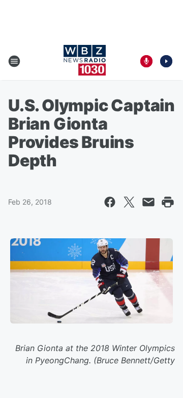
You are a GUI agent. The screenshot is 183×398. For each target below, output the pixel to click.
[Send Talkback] (146, 61)
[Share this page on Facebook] (110, 202)
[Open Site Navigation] (14, 61)
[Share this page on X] (129, 202)
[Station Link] (85, 61)
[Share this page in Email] (148, 202)
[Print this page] (168, 202)
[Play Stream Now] (166, 61)
